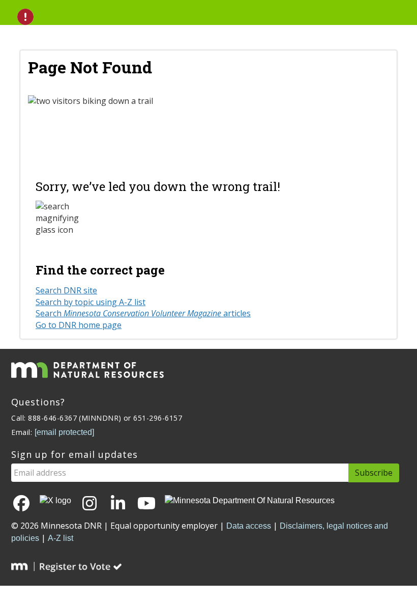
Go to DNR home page (79, 325)
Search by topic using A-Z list (90, 302)
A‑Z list (60, 538)
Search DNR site (66, 290)
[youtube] (146, 504)
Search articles (143, 313)
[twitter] (55, 501)
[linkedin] (118, 504)
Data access (248, 526)
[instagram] (89, 504)
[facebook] (21, 504)
